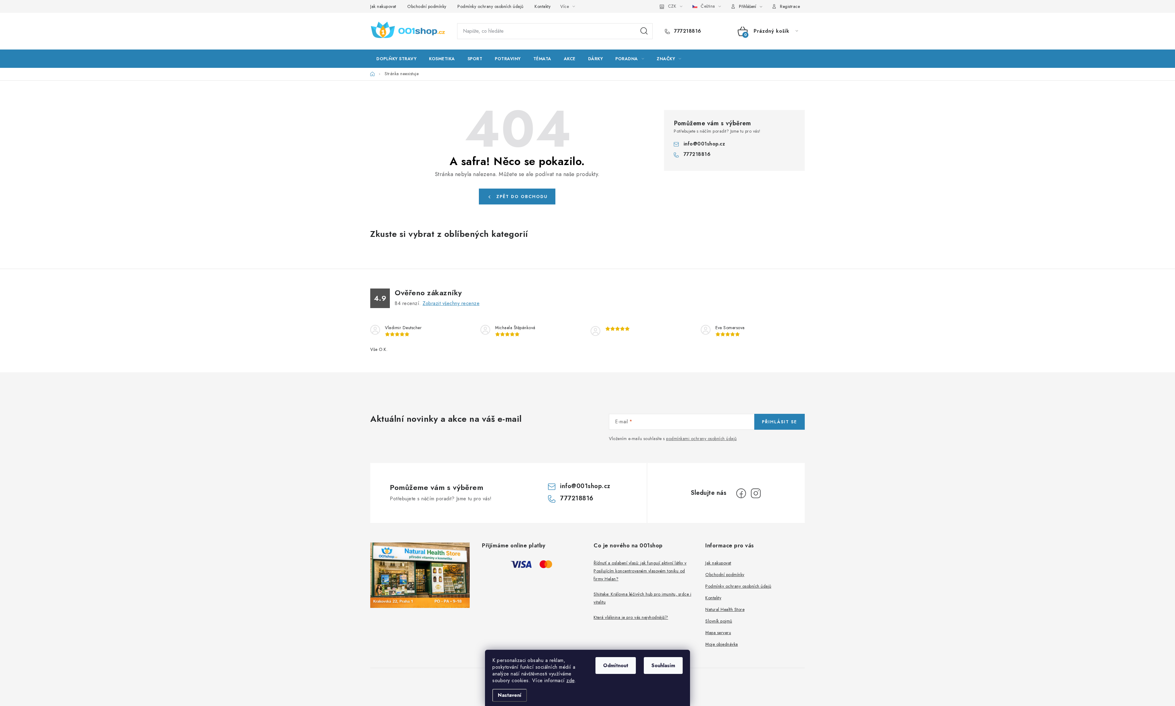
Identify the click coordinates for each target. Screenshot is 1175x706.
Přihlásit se (779, 422)
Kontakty (542, 6)
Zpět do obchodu (522, 196)
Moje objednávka (721, 644)
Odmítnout (615, 665)
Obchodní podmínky (426, 6)
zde (570, 680)
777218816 (687, 31)
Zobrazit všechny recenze (451, 303)
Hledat (644, 31)
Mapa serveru (718, 633)
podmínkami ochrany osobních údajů (701, 439)
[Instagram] (756, 493)
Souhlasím (663, 665)
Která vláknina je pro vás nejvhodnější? (631, 617)
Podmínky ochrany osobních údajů (490, 6)
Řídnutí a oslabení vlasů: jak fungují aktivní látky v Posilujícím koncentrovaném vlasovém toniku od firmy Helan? (640, 571)
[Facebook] (741, 493)
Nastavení (509, 695)
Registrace (790, 6)
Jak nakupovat (383, 6)
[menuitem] (396, 59)
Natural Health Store (724, 609)
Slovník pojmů (718, 621)
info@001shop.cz (704, 143)
